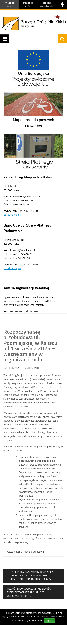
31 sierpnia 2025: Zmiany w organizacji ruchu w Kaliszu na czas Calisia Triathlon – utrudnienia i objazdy (33, 575)
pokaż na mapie (12, 214)
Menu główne (4, 38)
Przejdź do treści (28, 4)
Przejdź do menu (9, 4)
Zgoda (49, 620)
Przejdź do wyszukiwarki (46, 4)
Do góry (62, 4)
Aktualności (13, 551)
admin (35, 368)
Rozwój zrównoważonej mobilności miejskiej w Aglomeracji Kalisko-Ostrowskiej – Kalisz (29, 592)
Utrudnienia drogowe (32, 551)
